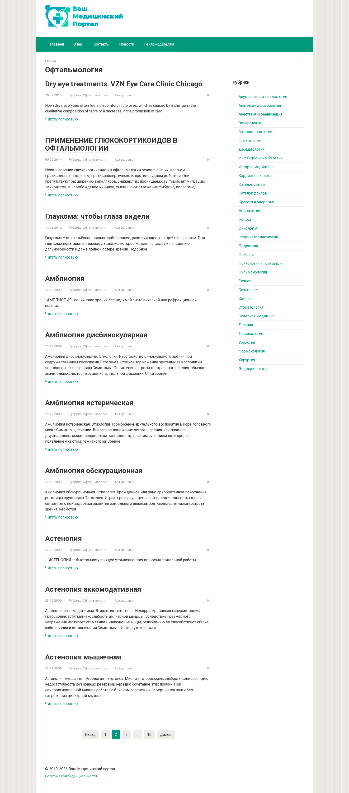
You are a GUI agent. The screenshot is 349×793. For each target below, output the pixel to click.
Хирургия (247, 360)
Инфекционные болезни (261, 158)
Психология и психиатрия (261, 263)
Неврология (249, 211)
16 (149, 734)
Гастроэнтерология (255, 132)
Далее (165, 734)
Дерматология (251, 149)
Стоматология (251, 307)
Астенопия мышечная (83, 657)
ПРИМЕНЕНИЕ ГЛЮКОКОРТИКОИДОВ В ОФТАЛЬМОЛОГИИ (111, 144)
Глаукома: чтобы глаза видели (97, 216)
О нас (78, 44)
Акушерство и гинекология (263, 96)
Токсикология (251, 333)
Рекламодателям (159, 44)
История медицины (256, 167)
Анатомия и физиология (260, 105)
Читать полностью (61, 119)
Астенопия (63, 538)
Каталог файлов (253, 193)
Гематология (250, 140)
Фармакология (252, 351)
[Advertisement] (268, 452)
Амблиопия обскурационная (94, 470)
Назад (90, 734)
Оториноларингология (258, 237)
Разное (245, 281)
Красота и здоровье (256, 202)
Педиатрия (248, 246)
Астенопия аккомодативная (93, 589)
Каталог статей (252, 184)
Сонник (245, 298)
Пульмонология (253, 272)
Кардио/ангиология (256, 175)
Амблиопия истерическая (89, 403)
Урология (247, 342)
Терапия (246, 325)
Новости (126, 44)
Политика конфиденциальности (71, 776)
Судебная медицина (256, 316)
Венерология (250, 123)
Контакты (101, 44)
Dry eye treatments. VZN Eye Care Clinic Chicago (123, 84)
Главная (57, 44)
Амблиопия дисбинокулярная (96, 335)
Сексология (249, 290)
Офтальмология (95, 95)
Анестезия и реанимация (260, 114)
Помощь (246, 254)
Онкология (248, 228)
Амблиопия (65, 278)
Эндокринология (254, 368)
